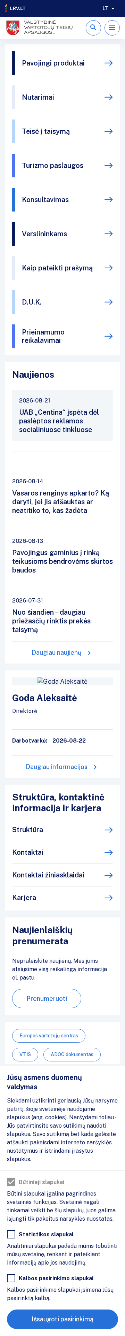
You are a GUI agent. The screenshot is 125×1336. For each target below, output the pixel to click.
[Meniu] (112, 28)
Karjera (24, 897)
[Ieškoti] (93, 28)
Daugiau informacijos (57, 766)
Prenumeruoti (46, 998)
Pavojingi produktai (53, 63)
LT (105, 8)
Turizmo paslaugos (52, 165)
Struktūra (27, 830)
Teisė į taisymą (46, 131)
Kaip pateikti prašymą (57, 268)
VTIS (25, 1054)
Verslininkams (44, 234)
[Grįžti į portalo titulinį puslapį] (15, 8)
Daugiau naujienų (57, 652)
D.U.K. (32, 302)
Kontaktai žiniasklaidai (48, 875)
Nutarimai (38, 97)
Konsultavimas (45, 199)
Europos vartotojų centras (48, 1035)
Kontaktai (27, 852)
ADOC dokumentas (72, 1054)
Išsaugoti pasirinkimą (62, 1319)
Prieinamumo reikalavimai (43, 336)
